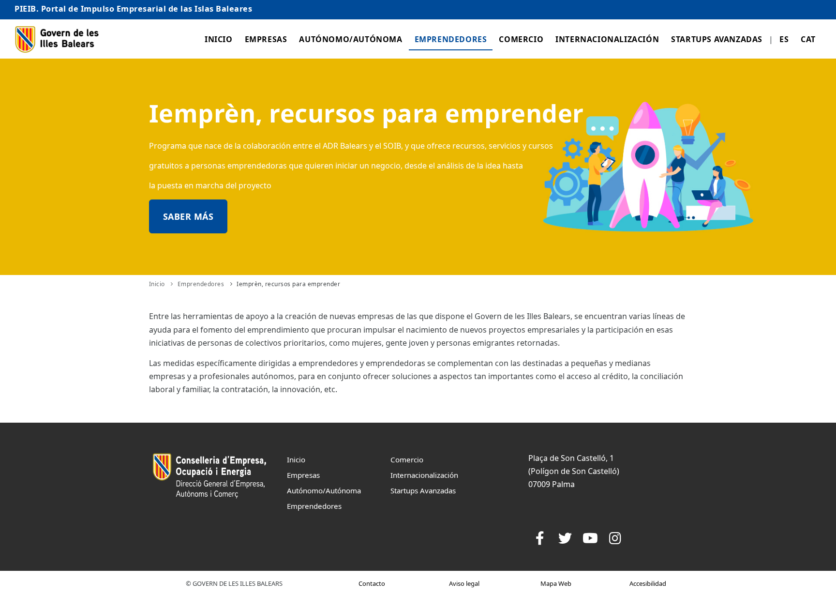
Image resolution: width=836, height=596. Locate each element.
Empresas (266, 39)
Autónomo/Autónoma (350, 39)
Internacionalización (607, 39)
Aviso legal (464, 583)
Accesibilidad (647, 583)
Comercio (521, 39)
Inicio (219, 39)
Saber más (188, 216)
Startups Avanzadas (716, 39)
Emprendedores (451, 39)
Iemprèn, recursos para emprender (288, 284)
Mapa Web (555, 583)
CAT (808, 39)
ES (784, 39)
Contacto (371, 583)
